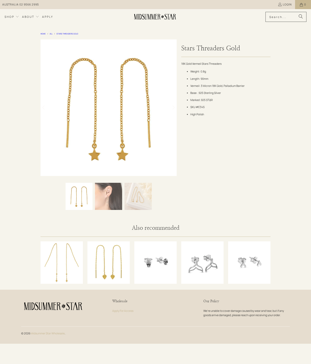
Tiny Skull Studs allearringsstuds (155, 262)
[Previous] (44, 107)
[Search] (300, 17)
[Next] (173, 107)
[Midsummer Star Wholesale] (155, 16)
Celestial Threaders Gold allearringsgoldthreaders (62, 262)
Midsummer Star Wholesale (48, 333)
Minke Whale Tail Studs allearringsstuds (202, 262)
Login (287, 4)
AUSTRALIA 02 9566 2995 (20, 4)
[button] (12, 17)
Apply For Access (122, 311)
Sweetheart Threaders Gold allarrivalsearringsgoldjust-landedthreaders (108, 262)
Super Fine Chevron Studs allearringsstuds (249, 262)
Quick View (62, 275)
